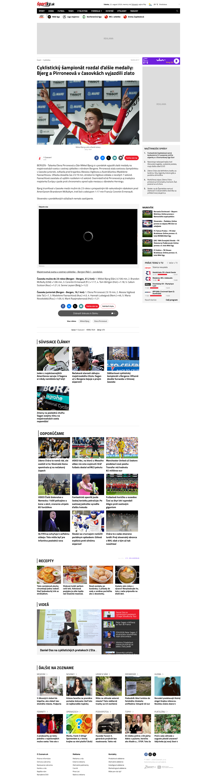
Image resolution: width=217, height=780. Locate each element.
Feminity (41, 711)
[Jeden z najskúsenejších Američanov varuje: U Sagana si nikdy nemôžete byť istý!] (53, 359)
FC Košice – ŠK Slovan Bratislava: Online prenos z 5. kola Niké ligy (165, 252)
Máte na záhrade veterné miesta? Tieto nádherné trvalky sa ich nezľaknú (107, 701)
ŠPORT (42, 10)
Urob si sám (102, 674)
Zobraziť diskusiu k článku (94, 313)
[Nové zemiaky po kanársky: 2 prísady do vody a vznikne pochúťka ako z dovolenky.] (101, 575)
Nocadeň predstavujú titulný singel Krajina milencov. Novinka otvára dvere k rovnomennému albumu (167, 701)
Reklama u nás (78, 758)
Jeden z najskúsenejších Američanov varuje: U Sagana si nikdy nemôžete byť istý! (52, 376)
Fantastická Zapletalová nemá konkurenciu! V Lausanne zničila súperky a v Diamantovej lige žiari (160, 155)
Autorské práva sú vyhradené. (155, 762)
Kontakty (112, 754)
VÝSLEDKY (121, 10)
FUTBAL (61, 10)
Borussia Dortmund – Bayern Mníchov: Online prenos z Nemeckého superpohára (165, 214)
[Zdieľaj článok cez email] (114, 158)
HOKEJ (51, 10)
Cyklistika (46, 60)
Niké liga (56, 16)
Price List (76, 771)
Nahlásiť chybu (108, 306)
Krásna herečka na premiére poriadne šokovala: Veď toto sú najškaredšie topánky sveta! (79, 701)
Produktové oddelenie (116, 758)
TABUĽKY (134, 10)
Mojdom (41, 674)
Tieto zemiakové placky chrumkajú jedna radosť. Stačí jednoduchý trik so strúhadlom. (48, 590)
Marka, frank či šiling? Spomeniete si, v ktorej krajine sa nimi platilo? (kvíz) (79, 738)
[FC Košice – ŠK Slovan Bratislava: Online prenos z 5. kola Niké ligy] (147, 252)
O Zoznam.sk (42, 754)
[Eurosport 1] (148, 273)
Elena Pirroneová (100, 321)
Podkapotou (102, 711)
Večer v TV (173, 262)
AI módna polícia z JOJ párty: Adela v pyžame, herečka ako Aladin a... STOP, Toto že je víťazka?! (138, 738)
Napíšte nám (41, 771)
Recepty (46, 561)
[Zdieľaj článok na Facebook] (96, 158)
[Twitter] (154, 754)
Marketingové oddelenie (117, 768)
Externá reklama (79, 761)
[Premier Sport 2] (148, 292)
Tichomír (134, 4)
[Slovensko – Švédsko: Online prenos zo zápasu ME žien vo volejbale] (147, 223)
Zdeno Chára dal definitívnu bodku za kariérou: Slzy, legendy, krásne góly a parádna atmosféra (161, 173)
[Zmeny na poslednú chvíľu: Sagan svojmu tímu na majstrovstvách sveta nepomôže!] (53, 398)
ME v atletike (114, 16)
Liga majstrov (73, 16)
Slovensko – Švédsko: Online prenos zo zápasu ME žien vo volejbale (165, 223)
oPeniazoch (72, 711)
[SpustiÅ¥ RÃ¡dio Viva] (161, 59)
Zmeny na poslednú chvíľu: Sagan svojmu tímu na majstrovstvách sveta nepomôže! (51, 417)
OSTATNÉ (110, 10)
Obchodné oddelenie (115, 761)
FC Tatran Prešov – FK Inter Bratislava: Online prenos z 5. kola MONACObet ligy (165, 233)
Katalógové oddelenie (116, 765)
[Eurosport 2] (148, 278)
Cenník (75, 768)
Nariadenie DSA (42, 774)
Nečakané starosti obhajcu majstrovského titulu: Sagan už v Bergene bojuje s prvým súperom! (86, 377)
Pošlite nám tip (131, 158)
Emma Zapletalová (136, 16)
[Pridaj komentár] (120, 158)
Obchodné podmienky (81, 765)
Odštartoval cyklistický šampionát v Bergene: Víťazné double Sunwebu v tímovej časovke (122, 377)
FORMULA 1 (96, 10)
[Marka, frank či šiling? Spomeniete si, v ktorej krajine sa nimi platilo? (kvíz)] (79, 724)
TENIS (71, 10)
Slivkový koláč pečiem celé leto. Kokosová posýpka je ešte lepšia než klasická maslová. (73, 590)
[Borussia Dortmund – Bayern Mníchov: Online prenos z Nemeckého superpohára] (147, 214)
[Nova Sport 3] (148, 284)
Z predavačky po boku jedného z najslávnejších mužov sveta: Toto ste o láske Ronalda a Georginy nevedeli (48, 738)
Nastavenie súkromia (45, 765)
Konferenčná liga (94, 16)
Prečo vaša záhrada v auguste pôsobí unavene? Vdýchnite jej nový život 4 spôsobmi (166, 738)
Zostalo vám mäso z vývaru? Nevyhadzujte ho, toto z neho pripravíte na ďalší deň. (127, 590)
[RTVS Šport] (148, 268)
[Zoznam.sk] (151, 767)
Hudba (157, 674)
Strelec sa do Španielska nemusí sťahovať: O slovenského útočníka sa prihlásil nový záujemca (161, 190)
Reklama (76, 754)
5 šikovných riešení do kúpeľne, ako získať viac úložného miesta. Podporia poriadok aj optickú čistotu (49, 701)
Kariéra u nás (42, 768)
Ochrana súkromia (43, 761)
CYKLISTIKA (82, 10)
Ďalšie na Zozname (56, 668)
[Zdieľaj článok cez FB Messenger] (102, 158)
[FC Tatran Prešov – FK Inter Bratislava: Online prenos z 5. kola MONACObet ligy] (147, 233)
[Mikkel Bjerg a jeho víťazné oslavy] (88, 113)
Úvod (39, 60)
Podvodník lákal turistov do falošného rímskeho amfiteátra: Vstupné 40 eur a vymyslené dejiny (137, 701)
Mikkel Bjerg (84, 321)
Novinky (70, 674)
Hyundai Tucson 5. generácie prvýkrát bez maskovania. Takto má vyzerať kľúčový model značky (106, 738)
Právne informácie (43, 758)
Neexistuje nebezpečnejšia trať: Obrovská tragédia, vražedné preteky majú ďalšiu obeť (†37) (162, 164)
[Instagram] (150, 754)
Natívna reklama (79, 774)
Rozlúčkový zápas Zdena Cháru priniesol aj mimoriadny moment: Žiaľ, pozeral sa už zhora (162, 181)
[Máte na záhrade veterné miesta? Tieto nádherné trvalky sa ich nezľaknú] (109, 686)
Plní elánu (159, 711)
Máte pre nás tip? (114, 771)
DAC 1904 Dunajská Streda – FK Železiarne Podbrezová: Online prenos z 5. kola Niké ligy (166, 243)
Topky (128, 711)
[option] (50, 710)
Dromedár (130, 674)
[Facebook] (146, 754)
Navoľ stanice (150, 299)
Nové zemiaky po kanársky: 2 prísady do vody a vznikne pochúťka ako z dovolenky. (100, 590)
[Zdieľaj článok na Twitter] (108, 158)
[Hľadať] (177, 11)
